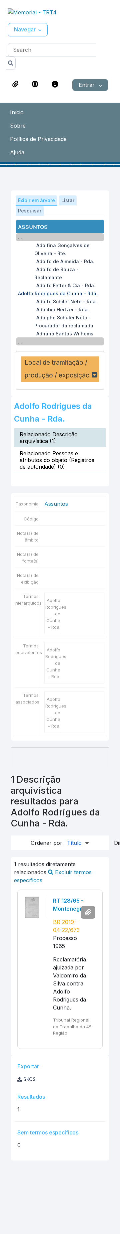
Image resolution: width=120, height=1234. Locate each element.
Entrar (87, 85)
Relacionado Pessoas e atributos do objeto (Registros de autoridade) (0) (57, 460)
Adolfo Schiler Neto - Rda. (66, 301)
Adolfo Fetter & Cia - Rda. (65, 285)
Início (17, 112)
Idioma (35, 84)
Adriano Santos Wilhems (64, 333)
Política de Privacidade (38, 139)
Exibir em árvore (36, 200)
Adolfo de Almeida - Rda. (65, 261)
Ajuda (17, 152)
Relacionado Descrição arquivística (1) (49, 437)
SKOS (29, 1079)
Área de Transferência (15, 84)
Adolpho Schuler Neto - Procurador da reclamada (63, 321)
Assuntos (56, 503)
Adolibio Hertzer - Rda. (62, 309)
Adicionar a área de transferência (88, 912)
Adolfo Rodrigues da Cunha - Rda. (58, 293)
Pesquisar (29, 210)
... (20, 237)
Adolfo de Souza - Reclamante (56, 273)
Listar (67, 200)
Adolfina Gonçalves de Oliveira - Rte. (62, 249)
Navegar (25, 29)
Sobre (18, 125)
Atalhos (55, 84)
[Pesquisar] (11, 63)
